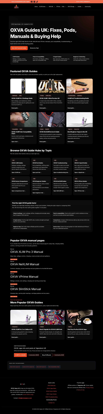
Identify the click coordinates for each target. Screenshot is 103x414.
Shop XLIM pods (46, 355)
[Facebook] (32, 2)
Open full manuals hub (16, 300)
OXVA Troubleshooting (51, 397)
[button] (83, 1)
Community (88, 6)
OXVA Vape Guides (51, 394)
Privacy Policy (89, 387)
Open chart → (15, 141)
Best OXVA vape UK (15, 366)
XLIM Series (42, 6)
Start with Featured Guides (19, 48)
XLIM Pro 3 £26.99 (20, 355)
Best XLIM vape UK (41, 366)
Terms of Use (80, 390)
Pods (63, 6)
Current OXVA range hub (28, 366)
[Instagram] (34, 2)
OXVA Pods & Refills (51, 391)
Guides (79, 6)
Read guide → (15, 108)
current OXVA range (28, 394)
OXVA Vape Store (51, 388)
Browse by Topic (34, 48)
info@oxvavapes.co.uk (25, 398)
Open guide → (71, 337)
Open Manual (13, 259)
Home (36, 6)
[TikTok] (37, 2)
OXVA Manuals (51, 385)
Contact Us (51, 402)
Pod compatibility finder (53, 366)
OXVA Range (71, 6)
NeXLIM (51, 6)
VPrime (58, 6)
